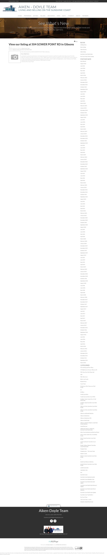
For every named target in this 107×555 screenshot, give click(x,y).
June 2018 (82, 288)
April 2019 (82, 264)
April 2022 (82, 180)
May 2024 (82, 124)
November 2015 (84, 355)
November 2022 (84, 164)
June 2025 (82, 96)
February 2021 (83, 213)
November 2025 (84, 84)
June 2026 (82, 68)
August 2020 (83, 227)
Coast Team (83, 383)
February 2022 (83, 185)
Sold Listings (83, 51)
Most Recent (83, 61)
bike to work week (84, 379)
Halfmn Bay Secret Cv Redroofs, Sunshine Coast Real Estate (87, 429)
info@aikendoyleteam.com (80, 1)
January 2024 (83, 133)
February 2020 (83, 241)
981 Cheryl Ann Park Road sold (87, 372)
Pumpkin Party (83, 449)
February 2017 (83, 323)
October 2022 (83, 166)
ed (80, 389)
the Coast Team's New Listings (87, 56)
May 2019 (82, 262)
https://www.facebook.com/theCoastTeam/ (89, 432)
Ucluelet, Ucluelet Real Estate (86, 501)
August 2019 (83, 255)
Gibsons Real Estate (84, 420)
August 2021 (83, 199)
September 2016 (84, 332)
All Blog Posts (83, 44)
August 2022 (83, 171)
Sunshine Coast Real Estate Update (88, 492)
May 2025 (82, 98)
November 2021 (84, 192)
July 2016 (82, 337)
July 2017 (82, 311)
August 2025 (83, 91)
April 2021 (82, 208)
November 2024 (84, 110)
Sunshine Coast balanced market (87, 477)
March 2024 (83, 129)
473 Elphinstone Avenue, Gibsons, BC (88, 369)
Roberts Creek (83, 453)
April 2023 (82, 152)
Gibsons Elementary (84, 415)
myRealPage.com (53, 542)
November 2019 (84, 248)
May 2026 (82, 70)
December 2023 (83, 136)
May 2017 (82, 316)
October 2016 (83, 330)
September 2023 (84, 143)
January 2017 (83, 325)
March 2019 (83, 266)
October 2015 (83, 358)
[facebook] (52, 521)
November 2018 (84, 276)
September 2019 (84, 252)
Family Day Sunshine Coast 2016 (87, 396)
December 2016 (83, 327)
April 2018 (82, 292)
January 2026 (83, 80)
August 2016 (83, 334)
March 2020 (83, 238)
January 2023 (83, 159)
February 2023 (83, 157)
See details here (25, 54)
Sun (81, 472)
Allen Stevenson (83, 376)
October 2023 (83, 140)
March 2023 (83, 154)
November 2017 (84, 302)
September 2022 (84, 168)
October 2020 (83, 222)
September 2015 (84, 360)
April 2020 (82, 236)
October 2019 (83, 250)
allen (81, 374)
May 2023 (82, 150)
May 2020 (82, 234)
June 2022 (82, 175)
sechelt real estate (84, 467)
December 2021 (83, 189)
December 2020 (83, 217)
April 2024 (82, 126)
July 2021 (82, 201)
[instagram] (55, 521)
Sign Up (96, 1)
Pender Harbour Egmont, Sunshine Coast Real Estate (88, 446)
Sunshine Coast (83, 474)
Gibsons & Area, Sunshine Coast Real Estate (22, 49)
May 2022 (82, 178)
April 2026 (82, 73)
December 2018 (83, 274)
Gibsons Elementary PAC (85, 418)
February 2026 (83, 77)
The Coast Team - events (85, 499)
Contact (71, 16)
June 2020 (82, 231)
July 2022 (82, 173)
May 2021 (82, 206)
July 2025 (82, 94)
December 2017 (83, 299)
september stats (84, 470)
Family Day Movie (84, 394)
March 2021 (83, 210)
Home (20, 16)
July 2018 (82, 285)
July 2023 (82, 145)
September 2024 (84, 115)
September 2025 (84, 89)
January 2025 (83, 108)
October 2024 (83, 112)
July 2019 (82, 257)
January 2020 (83, 243)
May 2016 (82, 341)
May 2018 (82, 290)
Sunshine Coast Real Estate (86, 54)
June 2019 (82, 259)
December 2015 (83, 353)
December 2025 (83, 82)
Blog (64, 16)
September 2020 (84, 224)
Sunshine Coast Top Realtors (86, 494)
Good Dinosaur (83, 426)
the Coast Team (83, 497)
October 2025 (83, 87)
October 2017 (83, 304)
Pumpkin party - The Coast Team (87, 451)
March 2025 (83, 103)
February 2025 (83, 105)
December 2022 (83, 161)
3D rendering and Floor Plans (86, 367)
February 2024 (83, 131)
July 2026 (82, 66)
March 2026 (83, 75)
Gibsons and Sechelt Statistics (87, 413)
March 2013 (83, 362)
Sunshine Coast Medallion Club (87, 479)
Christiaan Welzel (49, 544)
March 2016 (83, 346)
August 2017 (83, 309)
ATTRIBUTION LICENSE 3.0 (61, 544)
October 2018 (83, 278)
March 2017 (83, 320)
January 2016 (83, 351)
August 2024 (83, 117)
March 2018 (83, 295)
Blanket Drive (83, 381)
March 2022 (83, 182)
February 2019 (83, 269)
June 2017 (82, 313)
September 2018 (84, 281)
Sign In (91, 1)
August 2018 (83, 283)
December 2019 (83, 245)
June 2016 (82, 339)
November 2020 (84, 220)
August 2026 (83, 63)
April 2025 (82, 101)
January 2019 (83, 271)
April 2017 (82, 318)
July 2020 (82, 229)
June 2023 (82, 147)
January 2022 (83, 187)
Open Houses (83, 49)
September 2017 (84, 306)
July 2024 (82, 119)
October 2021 (83, 194)
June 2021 (82, 203)
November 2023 (84, 138)
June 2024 (82, 122)
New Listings (83, 47)
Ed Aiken (82, 392)
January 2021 (83, 215)
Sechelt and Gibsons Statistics (87, 461)
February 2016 (83, 348)
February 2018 (83, 297)
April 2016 (82, 344)
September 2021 (84, 196)
